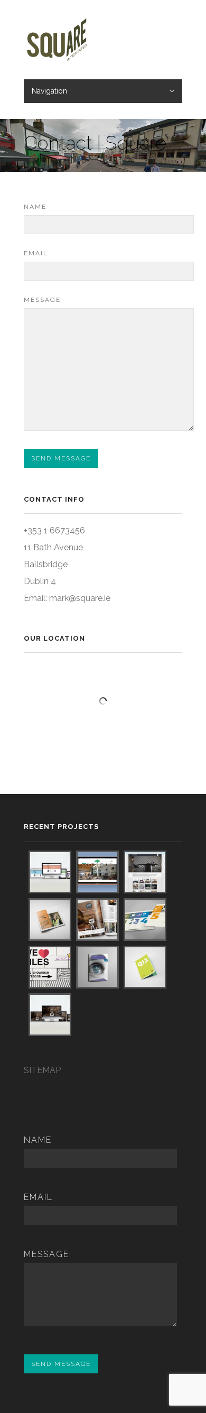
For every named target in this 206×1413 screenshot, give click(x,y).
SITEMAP (42, 1070)
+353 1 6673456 (54, 530)
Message (42, 299)
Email (36, 253)
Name (35, 206)
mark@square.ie (79, 598)
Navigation (49, 91)
